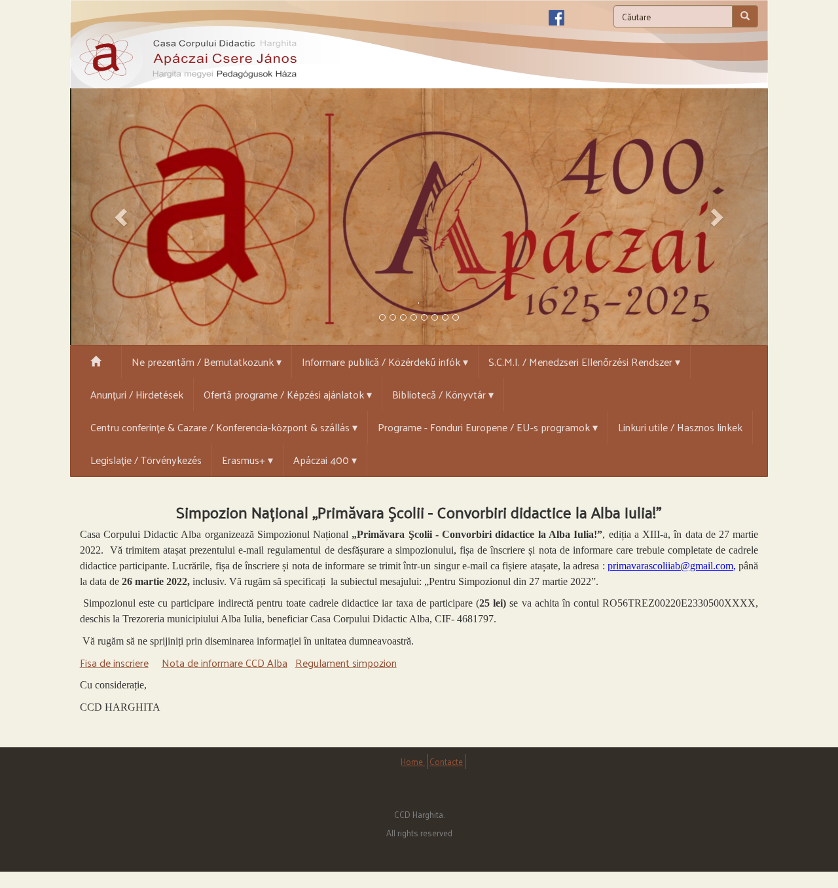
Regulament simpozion (346, 662)
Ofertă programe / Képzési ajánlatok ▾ (288, 394)
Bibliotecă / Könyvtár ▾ (443, 394)
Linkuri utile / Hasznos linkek (680, 426)
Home (413, 761)
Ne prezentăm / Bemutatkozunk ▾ (207, 361)
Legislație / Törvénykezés (146, 459)
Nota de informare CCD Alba (224, 662)
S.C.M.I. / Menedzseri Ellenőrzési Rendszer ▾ (584, 361)
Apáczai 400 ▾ (325, 459)
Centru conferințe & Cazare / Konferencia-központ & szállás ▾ (223, 426)
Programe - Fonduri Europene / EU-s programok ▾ (488, 426)
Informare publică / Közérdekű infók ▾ (385, 361)
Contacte (446, 761)
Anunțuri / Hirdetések (136, 394)
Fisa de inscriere (114, 662)
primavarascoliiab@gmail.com (670, 565)
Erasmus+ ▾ (247, 459)
